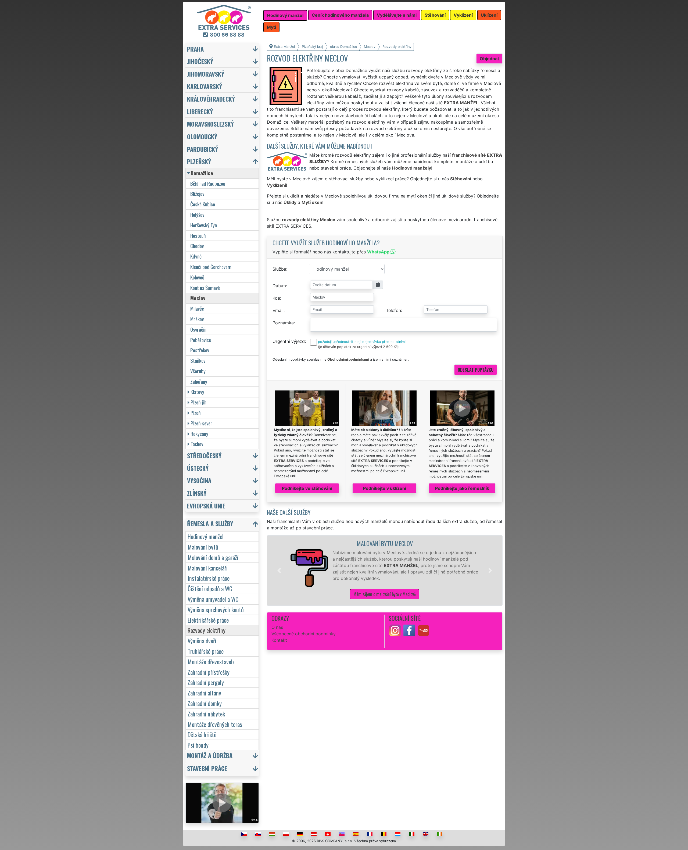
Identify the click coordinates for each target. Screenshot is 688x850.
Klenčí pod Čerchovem (210, 267)
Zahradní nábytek (206, 713)
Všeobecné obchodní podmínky (303, 633)
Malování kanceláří (208, 567)
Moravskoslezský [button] (210, 123)
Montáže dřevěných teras (215, 724)
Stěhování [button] (435, 15)
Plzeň (195, 413)
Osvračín (198, 329)
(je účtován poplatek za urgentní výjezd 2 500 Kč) (358, 347)
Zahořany (198, 381)
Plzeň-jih (198, 402)
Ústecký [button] (198, 468)
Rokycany (199, 433)
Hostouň (198, 235)
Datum (279, 285)
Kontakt (279, 640)
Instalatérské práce (209, 577)
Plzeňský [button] (199, 161)
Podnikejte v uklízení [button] (384, 488)
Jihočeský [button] (200, 61)
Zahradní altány (204, 692)
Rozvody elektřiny (206, 630)
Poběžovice (200, 340)
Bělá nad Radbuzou (207, 183)
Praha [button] (195, 48)
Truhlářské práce (206, 651)
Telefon (393, 310)
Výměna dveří (202, 640)
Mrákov (197, 319)
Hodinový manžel (206, 536)
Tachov (197, 444)
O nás (277, 627)
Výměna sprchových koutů (216, 609)
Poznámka (283, 322)
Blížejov (197, 194)
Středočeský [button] (204, 455)
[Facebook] (409, 630)
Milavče (197, 308)
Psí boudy (198, 744)
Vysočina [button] (199, 480)
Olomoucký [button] (202, 136)
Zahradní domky (205, 703)
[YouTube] (423, 630)
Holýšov (197, 214)
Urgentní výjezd (289, 341)
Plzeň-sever (201, 423)
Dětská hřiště (202, 734)
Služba (279, 269)
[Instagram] (395, 630)
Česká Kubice (202, 204)
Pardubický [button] (202, 149)
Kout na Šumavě (205, 288)
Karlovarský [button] (204, 86)
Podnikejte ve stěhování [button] (307, 488)
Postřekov (199, 350)
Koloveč (197, 277)
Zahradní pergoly (206, 682)
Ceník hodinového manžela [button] (340, 15)
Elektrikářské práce (208, 619)
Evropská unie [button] (206, 505)
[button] (279, 570)
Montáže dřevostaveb (211, 661)
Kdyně (196, 256)
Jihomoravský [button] (205, 73)
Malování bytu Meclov (385, 543)
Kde (276, 298)
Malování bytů (203, 546)
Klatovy (197, 392)
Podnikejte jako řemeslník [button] (462, 488)
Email (278, 310)
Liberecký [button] (200, 111)
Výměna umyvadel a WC (213, 598)
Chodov (197, 246)
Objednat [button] (489, 58)
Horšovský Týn (203, 225)
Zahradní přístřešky (209, 672)
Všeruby (198, 371)
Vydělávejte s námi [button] (397, 15)
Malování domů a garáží (213, 557)
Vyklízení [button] (463, 15)
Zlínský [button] (196, 493)
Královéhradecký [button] (211, 98)
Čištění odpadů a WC (210, 588)
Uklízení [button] (489, 15)
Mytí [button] (271, 27)
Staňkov (197, 360)
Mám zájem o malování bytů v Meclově (384, 594)
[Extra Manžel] (224, 17)
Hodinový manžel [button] (285, 15)
